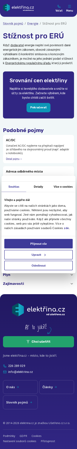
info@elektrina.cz (20, 372)
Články (47, 387)
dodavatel (17, 45)
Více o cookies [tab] (63, 186)
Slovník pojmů (13, 23)
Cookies (36, 436)
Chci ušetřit (41, 341)
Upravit (36, 254)
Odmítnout (39, 265)
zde (66, 228)
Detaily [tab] (38, 186)
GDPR (23, 436)
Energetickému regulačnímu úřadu (27, 63)
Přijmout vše (38, 243)
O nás (10, 387)
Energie (32, 23)
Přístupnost (48, 441)
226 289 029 (16, 366)
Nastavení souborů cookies (19, 441)
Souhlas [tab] (13, 186)
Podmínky (9, 436)
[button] (38, 274)
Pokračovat (38, 107)
